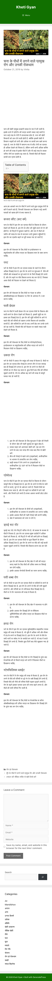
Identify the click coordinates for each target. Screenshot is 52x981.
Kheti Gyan (26, 7)
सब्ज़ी (7, 960)
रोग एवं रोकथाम (12, 769)
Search (8, 872)
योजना (7, 953)
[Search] (42, 877)
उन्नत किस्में (9, 916)
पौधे (6, 934)
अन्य (6, 912)
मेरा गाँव (7, 949)
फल (6, 938)
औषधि (7, 923)
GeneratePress (39, 977)
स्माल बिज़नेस (10, 964)
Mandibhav (10, 904)
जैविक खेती (9, 930)
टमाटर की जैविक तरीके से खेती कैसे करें (21, 777)
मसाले (7, 945)
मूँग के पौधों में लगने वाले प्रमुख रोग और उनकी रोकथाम (26, 773)
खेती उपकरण (10, 927)
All (6, 901)
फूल (6, 941)
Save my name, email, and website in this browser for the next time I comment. (26, 846)
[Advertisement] (26, 101)
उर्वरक (7, 919)
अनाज (7, 908)
